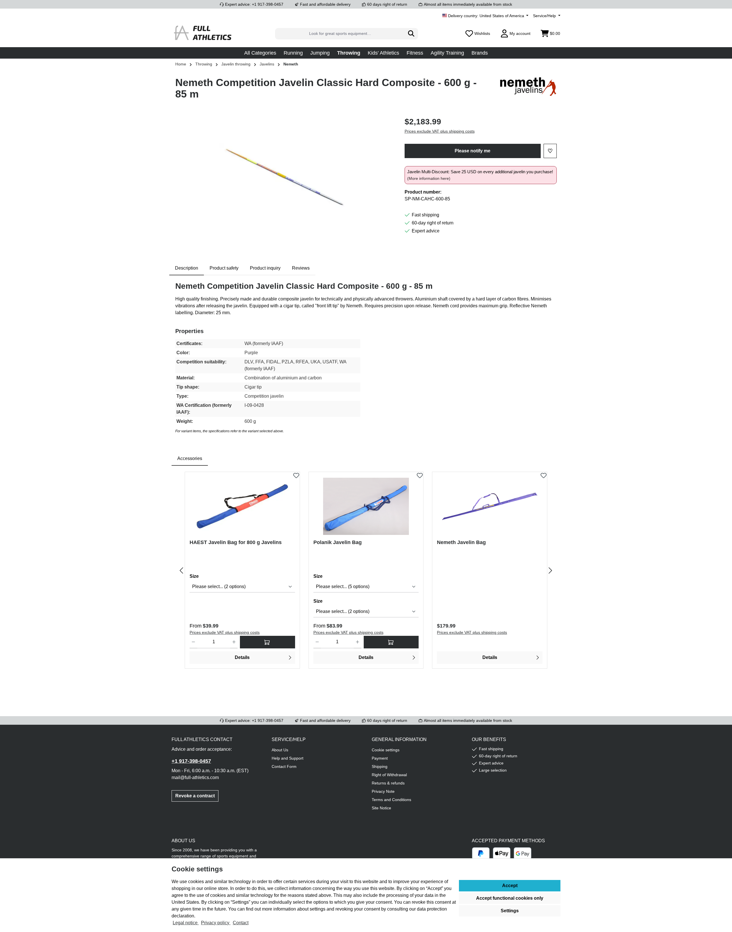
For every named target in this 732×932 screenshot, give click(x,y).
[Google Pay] (523, 853)
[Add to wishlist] (296, 474)
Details (242, 657)
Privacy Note (383, 791)
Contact (240, 922)
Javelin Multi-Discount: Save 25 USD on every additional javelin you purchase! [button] (480, 175)
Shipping (379, 766)
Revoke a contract (195, 795)
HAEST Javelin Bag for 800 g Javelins (236, 542)
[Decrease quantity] (193, 642)
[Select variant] (267, 642)
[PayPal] (481, 853)
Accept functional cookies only (509, 898)
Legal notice (186, 922)
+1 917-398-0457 (191, 761)
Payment (380, 758)
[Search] (411, 33)
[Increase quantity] (234, 642)
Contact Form (284, 766)
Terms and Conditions (391, 799)
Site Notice (381, 808)
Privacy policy (215, 922)
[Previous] (182, 570)
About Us (280, 750)
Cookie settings (385, 750)
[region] (284, 177)
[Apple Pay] (502, 853)
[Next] (550, 570)
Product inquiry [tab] (265, 268)
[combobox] (340, 33)
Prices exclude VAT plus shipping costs (440, 131)
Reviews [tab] (301, 268)
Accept (510, 885)
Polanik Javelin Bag (337, 542)
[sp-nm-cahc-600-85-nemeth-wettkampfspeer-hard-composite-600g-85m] (284, 177)
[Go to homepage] (203, 33)
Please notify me (472, 150)
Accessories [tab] (189, 458)
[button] (260, 53)
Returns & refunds (388, 783)
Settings (510, 910)
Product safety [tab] (224, 268)
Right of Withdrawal (389, 774)
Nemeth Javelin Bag (461, 542)
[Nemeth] (528, 90)
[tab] (186, 268)
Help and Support (287, 758)
